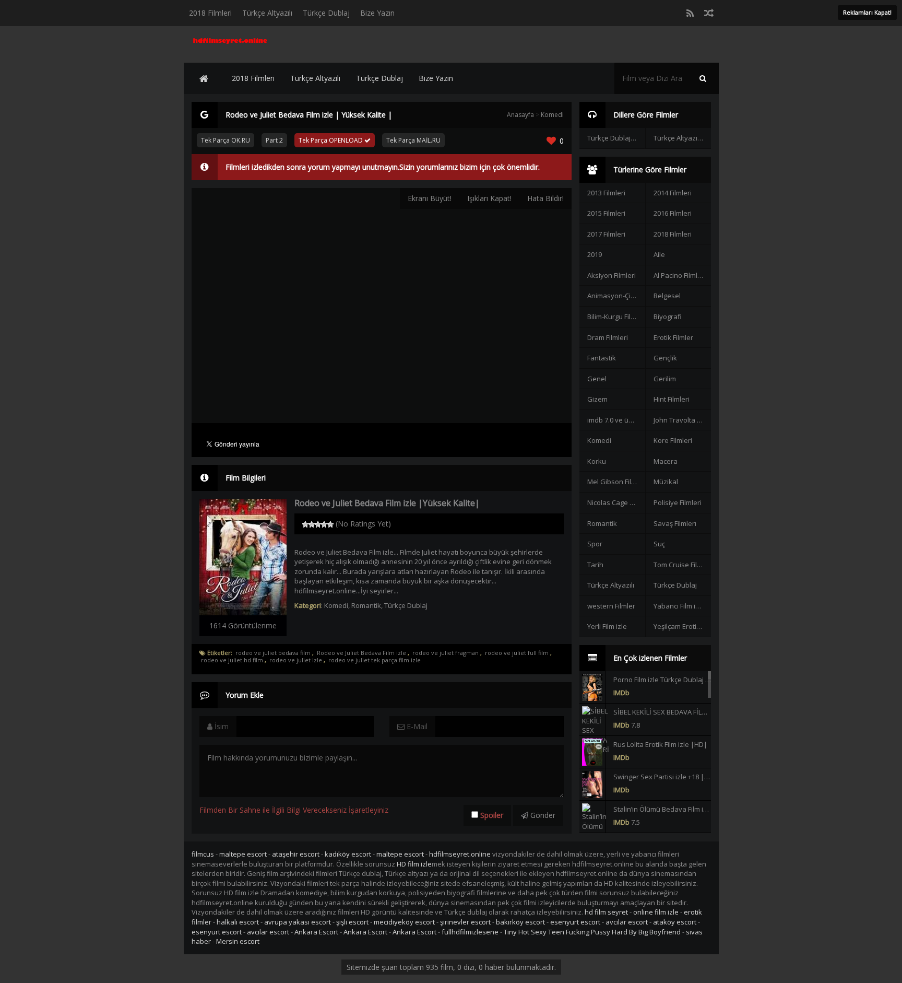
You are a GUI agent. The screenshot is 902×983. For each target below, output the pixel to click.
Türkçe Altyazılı (267, 13)
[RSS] (690, 13)
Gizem (597, 399)
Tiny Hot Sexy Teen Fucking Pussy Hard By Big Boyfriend (592, 932)
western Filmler (611, 606)
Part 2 (274, 140)
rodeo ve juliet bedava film (273, 653)
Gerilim (665, 378)
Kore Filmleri (673, 440)
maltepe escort (243, 854)
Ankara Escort (316, 932)
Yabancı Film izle (679, 606)
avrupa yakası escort (297, 922)
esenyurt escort (575, 922)
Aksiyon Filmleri (611, 275)
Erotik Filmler (673, 337)
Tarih (595, 564)
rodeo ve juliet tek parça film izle (374, 660)
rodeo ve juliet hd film (232, 660)
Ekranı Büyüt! (430, 198)
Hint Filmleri (672, 399)
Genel (597, 378)
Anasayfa (520, 114)
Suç (659, 543)
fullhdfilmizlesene (470, 932)
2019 (594, 254)
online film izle (656, 912)
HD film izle (414, 864)
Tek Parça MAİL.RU (413, 140)
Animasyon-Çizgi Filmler (616, 295)
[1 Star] (305, 524)
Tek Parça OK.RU (225, 140)
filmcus (203, 854)
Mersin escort (237, 941)
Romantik (366, 605)
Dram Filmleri (607, 337)
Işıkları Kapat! (489, 198)
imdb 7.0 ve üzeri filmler (616, 420)
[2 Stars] (311, 524)
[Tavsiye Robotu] (709, 13)
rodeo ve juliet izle (295, 660)
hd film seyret (606, 912)
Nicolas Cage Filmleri (616, 502)
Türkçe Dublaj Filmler (616, 138)
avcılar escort (627, 922)
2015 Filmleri (606, 213)
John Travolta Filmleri (682, 420)
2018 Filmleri (210, 13)
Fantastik (601, 357)
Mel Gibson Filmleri (616, 481)
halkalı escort (238, 922)
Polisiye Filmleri (678, 502)
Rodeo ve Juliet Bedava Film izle (361, 653)
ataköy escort (674, 922)
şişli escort (352, 922)
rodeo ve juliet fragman (445, 653)
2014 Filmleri (673, 192)
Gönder (541, 815)
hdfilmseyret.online (460, 854)
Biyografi (668, 316)
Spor (594, 543)
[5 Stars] (330, 524)
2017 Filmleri (606, 234)
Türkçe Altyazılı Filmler (682, 138)
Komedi (552, 114)
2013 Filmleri (606, 192)
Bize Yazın (377, 13)
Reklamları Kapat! (867, 12)
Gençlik (665, 357)
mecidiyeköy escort (404, 922)
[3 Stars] (318, 524)
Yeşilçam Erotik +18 (682, 626)
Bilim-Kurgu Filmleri (616, 316)
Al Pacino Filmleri (680, 275)
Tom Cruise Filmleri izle (682, 564)
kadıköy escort (348, 854)
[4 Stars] (324, 524)
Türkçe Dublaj (326, 13)
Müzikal (666, 481)
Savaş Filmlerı (675, 523)
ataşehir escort (295, 854)
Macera (666, 461)
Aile (659, 254)
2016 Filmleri (673, 213)
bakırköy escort (520, 922)
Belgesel (667, 295)
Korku (596, 461)
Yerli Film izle (607, 626)
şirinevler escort (465, 922)
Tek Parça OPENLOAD (331, 140)
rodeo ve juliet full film (517, 653)
